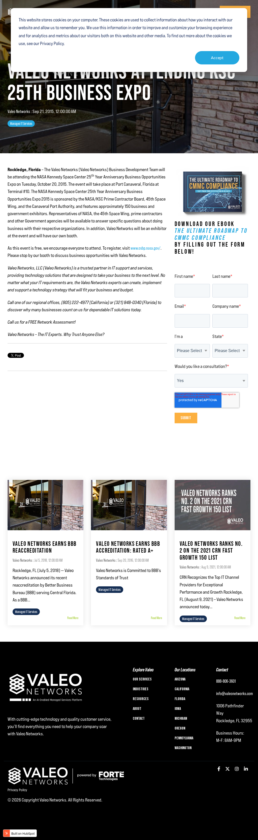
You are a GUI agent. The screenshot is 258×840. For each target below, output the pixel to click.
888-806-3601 (226, 681)
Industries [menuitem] (140, 689)
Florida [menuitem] (180, 699)
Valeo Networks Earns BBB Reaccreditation (45, 547)
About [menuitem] (137, 709)
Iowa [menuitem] (178, 709)
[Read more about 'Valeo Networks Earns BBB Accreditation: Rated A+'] (129, 505)
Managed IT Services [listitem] (26, 612)
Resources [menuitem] (141, 699)
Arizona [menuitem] (180, 679)
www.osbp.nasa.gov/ (145, 248)
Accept (217, 57)
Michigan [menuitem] (181, 719)
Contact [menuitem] (139, 719)
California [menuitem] (182, 689)
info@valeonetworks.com (234, 693)
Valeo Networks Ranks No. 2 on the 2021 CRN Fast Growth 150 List (211, 550)
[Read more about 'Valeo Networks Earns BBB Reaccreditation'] (45, 505)
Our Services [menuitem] (142, 679)
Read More (72, 618)
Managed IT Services (21, 124)
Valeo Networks (19, 111)
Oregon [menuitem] (180, 729)
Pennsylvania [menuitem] (184, 738)
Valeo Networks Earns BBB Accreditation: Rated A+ (128, 547)
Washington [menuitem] (183, 748)
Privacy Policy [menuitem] (17, 790)
